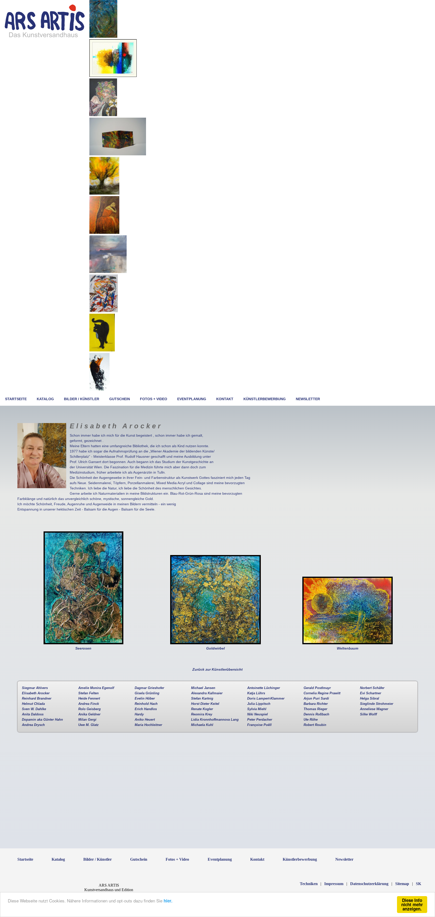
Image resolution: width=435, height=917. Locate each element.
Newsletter (308, 399)
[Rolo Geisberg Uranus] (103, 36)
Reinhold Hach (146, 704)
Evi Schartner (370, 693)
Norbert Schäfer (372, 688)
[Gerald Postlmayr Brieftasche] (117, 154)
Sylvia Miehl (256, 709)
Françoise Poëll (259, 725)
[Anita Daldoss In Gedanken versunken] (104, 233)
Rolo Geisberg (89, 709)
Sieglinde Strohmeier (376, 704)
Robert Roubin (315, 725)
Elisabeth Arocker (36, 693)
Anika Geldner (89, 714)
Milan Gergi (87, 719)
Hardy (139, 714)
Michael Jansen (203, 688)
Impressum (333, 884)
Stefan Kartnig (202, 698)
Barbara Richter (316, 704)
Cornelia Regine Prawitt (322, 693)
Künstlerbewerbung (264, 399)
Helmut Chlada (33, 704)
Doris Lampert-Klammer (265, 698)
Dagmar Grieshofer (149, 688)
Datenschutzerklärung (369, 884)
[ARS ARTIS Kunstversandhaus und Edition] (45, 37)
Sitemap (402, 884)
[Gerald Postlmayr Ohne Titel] (103, 311)
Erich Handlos (146, 709)
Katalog (45, 399)
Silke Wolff (368, 714)
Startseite (16, 399)
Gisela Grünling (147, 693)
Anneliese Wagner (374, 709)
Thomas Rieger (315, 709)
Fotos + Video (153, 399)
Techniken (309, 884)
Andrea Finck (88, 704)
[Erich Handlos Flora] (103, 115)
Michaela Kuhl (202, 725)
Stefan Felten (88, 693)
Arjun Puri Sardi (316, 698)
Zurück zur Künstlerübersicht (217, 669)
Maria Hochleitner (148, 725)
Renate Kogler (202, 709)
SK (418, 884)
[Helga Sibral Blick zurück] (99, 389)
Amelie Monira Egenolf (96, 688)
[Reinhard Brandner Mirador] (113, 76)
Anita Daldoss (33, 714)
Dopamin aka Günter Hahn (42, 719)
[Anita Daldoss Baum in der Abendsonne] (104, 193)
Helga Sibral (369, 698)
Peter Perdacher (259, 719)
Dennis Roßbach (316, 714)
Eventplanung (191, 399)
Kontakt (224, 399)
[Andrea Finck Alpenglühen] (108, 272)
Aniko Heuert (145, 719)
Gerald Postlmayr (317, 688)
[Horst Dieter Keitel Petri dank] (102, 350)
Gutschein (119, 399)
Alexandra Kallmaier (207, 693)
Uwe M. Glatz (88, 725)
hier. (168, 901)
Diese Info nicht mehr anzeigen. (412, 904)
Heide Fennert (89, 698)
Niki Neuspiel (257, 714)
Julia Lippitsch (258, 704)
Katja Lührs (256, 693)
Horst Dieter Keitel (205, 704)
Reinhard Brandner (36, 698)
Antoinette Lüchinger (263, 688)
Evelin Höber (145, 698)
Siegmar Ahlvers (35, 688)
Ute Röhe (311, 719)
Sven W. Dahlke (34, 709)
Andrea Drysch (33, 725)
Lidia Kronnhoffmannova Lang (215, 719)
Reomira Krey (201, 714)
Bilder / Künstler (81, 399)
